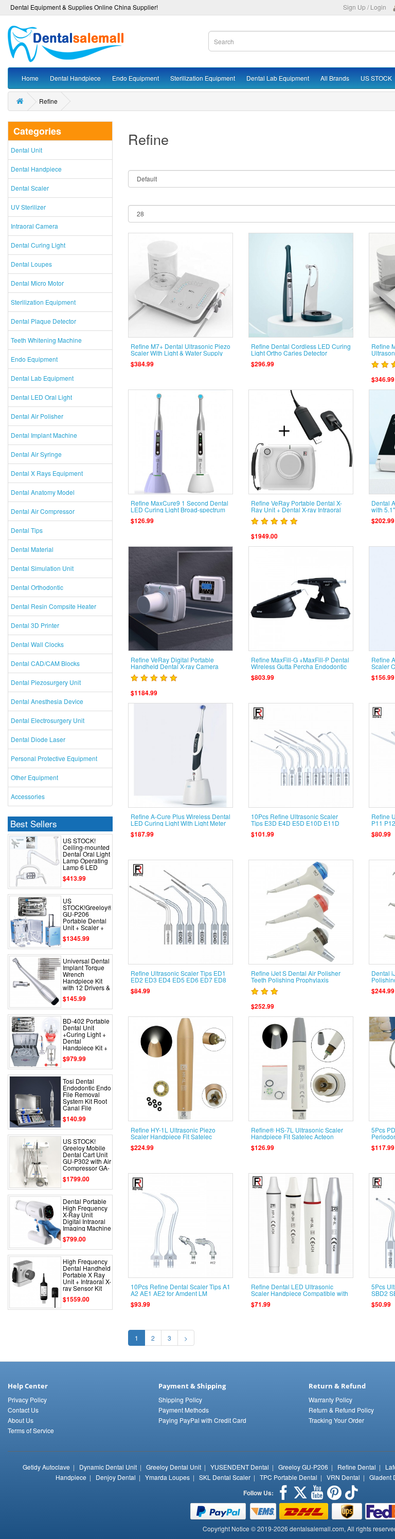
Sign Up (354, 7)
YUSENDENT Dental (239, 1466)
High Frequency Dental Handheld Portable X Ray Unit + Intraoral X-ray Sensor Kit (87, 1275)
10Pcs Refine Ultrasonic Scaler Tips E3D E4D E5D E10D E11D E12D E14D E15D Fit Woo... (295, 823)
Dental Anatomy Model (43, 492)
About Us (20, 1420)
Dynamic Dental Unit (108, 1466)
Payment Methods (183, 1409)
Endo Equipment (135, 77)
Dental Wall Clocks (37, 644)
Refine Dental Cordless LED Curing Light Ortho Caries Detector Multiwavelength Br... (301, 353)
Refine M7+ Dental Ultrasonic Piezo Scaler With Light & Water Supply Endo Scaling (180, 353)
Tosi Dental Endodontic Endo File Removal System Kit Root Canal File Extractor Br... (87, 1098)
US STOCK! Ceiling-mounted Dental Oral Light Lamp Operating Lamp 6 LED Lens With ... (86, 857)
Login (378, 7)
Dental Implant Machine (44, 435)
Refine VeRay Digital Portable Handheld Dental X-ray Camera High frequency (175, 666)
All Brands (334, 77)
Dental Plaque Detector (43, 321)
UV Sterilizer (28, 206)
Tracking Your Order (336, 1420)
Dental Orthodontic (37, 587)
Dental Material (32, 549)
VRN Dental (343, 1477)
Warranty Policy (330, 1399)
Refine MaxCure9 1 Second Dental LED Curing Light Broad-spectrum (179, 506)
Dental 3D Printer (35, 625)
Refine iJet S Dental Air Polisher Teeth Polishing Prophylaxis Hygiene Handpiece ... (295, 980)
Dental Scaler (30, 187)
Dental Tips (27, 530)
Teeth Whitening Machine (46, 340)
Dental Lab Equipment (277, 77)
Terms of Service (31, 1430)
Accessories (28, 796)
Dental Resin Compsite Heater (53, 606)
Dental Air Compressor (43, 511)
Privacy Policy (27, 1399)
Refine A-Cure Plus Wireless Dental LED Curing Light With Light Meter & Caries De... (180, 823)
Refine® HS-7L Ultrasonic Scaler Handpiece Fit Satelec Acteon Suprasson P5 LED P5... (297, 1136)
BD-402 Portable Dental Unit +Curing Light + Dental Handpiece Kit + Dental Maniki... (86, 1037)
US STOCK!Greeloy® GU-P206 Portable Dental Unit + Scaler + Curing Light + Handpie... (87, 920)
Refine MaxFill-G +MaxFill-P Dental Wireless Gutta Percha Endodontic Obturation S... (300, 666)
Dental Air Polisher (37, 416)
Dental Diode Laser (38, 739)
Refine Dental (356, 1466)
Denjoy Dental (116, 1477)
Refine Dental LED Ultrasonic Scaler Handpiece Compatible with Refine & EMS (299, 1293)
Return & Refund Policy (341, 1409)
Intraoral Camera (34, 225)
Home (30, 77)
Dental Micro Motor (37, 283)
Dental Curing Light (38, 244)
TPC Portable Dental (288, 1477)
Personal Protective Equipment (54, 758)
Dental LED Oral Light (41, 397)
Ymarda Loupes (167, 1477)
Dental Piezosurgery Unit (46, 682)
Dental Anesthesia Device (47, 701)
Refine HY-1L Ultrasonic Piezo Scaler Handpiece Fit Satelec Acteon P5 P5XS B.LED (173, 1136)
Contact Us (23, 1409)
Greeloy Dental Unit (173, 1466)
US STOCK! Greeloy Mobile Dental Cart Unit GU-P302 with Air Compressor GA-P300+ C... (87, 1158)
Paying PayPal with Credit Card (202, 1420)
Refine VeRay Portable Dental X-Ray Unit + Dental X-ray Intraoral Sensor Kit (296, 509)
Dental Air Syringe (36, 454)
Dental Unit (26, 149)
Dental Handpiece (75, 77)
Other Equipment (34, 777)
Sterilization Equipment (202, 77)
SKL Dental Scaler (224, 1477)
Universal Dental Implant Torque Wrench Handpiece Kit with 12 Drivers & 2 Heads (86, 977)
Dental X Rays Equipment (47, 473)
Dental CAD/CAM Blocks (45, 663)
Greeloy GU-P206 (303, 1466)
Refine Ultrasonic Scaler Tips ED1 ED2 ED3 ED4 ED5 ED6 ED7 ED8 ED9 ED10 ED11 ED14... (178, 980)
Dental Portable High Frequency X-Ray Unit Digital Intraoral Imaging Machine (87, 1215)
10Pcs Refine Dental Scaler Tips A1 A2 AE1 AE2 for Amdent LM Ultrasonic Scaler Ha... (180, 1293)
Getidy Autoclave (46, 1466)
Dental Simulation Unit (42, 568)
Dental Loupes (31, 263)
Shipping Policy (180, 1399)
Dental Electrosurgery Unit (47, 720)
